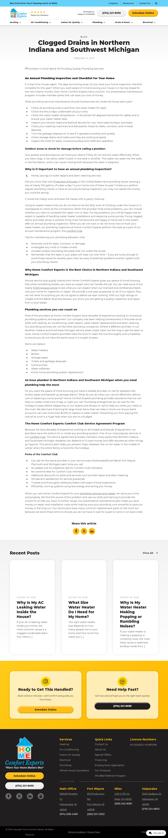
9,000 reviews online (45, 288)
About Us (100, 749)
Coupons (113, 3)
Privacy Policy (93, 832)
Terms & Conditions (77, 832)
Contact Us (144, 3)
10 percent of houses (65, 181)
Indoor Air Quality (70, 22)
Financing (101, 760)
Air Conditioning (40, 22)
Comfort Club (74, 231)
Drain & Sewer (123, 22)
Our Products (103, 770)
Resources (128, 3)
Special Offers (103, 754)
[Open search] (156, 3)
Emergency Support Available (86, 12)
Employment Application (110, 765)
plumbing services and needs (97, 493)
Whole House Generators (74, 770)
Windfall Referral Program (110, 775)
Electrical (148, 22)
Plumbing (98, 22)
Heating (14, 22)
